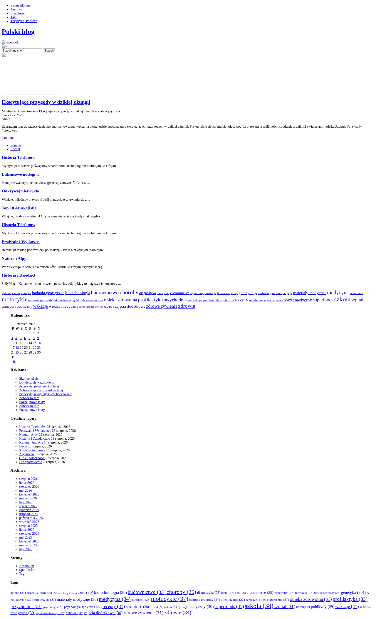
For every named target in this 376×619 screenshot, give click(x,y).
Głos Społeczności (32, 458)
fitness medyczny (227, 293)
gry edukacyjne (264, 293)
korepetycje (284, 293)
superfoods (323, 299)
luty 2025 (25, 549)
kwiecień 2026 (29, 494)
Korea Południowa (32, 450)
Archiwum (17, 9)
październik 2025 (31, 518)
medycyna (338, 292)
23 (39, 347)
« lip (13, 362)
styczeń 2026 (28, 506)
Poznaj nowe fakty (32, 402)
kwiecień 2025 (29, 541)
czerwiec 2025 (29, 533)
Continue (8, 138)
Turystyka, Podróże (23, 21)
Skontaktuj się (29, 378)
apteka (6, 293)
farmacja (210, 293)
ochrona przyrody (40, 300)
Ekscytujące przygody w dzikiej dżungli (46, 102)
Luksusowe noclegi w (20, 174)
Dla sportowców (30, 462)
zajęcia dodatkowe (130, 306)
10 (13, 343)
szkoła (342, 299)
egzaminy (197, 293)
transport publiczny (17, 306)
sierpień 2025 (28, 525)
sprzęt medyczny (298, 300)
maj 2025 (25, 537)
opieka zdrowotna (120, 299)
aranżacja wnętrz (21, 293)
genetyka (245, 292)
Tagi (13, 17)
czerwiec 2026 (29, 486)
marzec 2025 (28, 545)
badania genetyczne (48, 292)
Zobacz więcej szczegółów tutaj (41, 390)
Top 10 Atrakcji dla (19, 208)
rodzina (279, 300)
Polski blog (18, 31)
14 (30, 343)
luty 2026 (25, 502)
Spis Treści (17, 13)
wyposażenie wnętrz (91, 306)
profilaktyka (150, 299)
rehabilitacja (257, 300)
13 (26, 343)
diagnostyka (147, 293)
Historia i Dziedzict (18, 275)
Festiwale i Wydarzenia (35, 430)
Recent (15, 149)
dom (166, 293)
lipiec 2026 (26, 482)
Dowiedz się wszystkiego (36, 382)
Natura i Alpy (14, 258)
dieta (160, 293)
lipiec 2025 (26, 529)
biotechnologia (77, 292)
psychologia (195, 300)
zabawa (109, 306)
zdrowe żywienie (161, 306)
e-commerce (180, 293)
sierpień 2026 (28, 479)
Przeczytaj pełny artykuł (35, 394)
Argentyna (26, 454)
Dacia (23, 446)
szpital (357, 299)
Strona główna (20, 5)
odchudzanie (62, 300)
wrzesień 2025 (29, 522)
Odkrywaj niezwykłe (20, 191)
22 (34, 347)
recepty (241, 299)
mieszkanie (356, 293)
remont (271, 300)
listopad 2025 (28, 514)
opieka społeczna (91, 300)
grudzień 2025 (29, 510)
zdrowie (186, 306)
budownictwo (105, 292)
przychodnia (175, 299)
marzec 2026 (28, 498)
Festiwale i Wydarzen (21, 241)
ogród (75, 300)
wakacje (40, 306)
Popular (15, 145)
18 (17, 347)
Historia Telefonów (18, 157)
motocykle (14, 299)
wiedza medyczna (63, 306)
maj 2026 (25, 490)
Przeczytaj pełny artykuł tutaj (39, 386)
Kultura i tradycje (31, 442)
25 (17, 352)
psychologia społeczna (218, 300)
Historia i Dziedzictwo (34, 438)
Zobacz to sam (62, 394)
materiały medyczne (309, 292)
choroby (129, 292)
